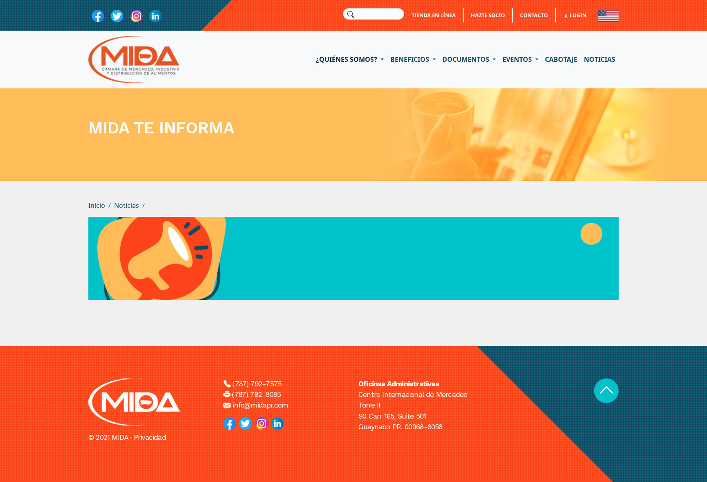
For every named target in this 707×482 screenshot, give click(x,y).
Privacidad (150, 437)
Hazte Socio (488, 15)
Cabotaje (561, 59)
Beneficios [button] (410, 59)
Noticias (599, 59)
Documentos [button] (466, 59)
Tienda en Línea (434, 15)
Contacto (534, 15)
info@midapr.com (260, 405)
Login (577, 15)
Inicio (96, 205)
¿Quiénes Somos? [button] (347, 59)
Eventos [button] (518, 59)
